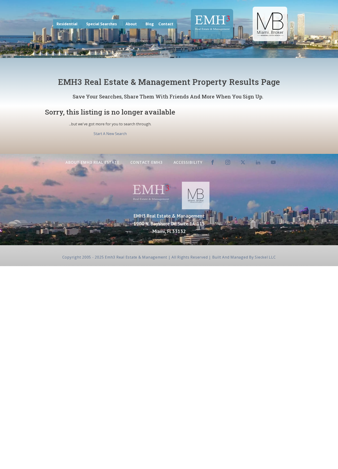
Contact (165, 23)
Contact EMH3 (146, 162)
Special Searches (101, 23)
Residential (67, 23)
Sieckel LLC (265, 257)
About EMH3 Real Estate (92, 162)
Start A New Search (110, 133)
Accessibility (188, 162)
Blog (150, 23)
